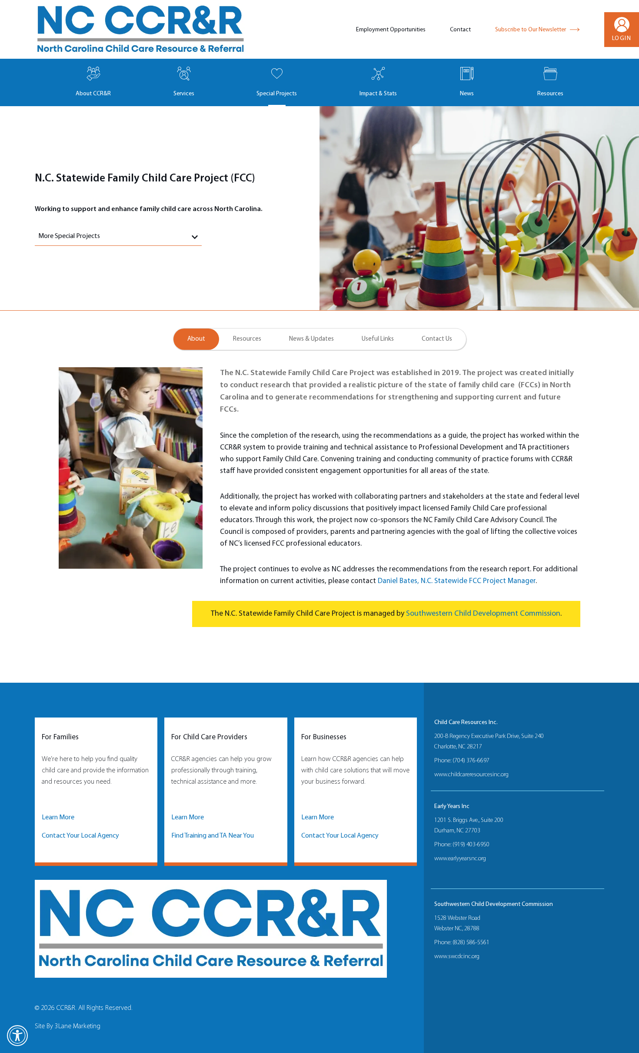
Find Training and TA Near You (212, 835)
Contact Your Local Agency (80, 835)
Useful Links (378, 339)
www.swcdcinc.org (456, 956)
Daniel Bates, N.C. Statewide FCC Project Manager (457, 581)
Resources (247, 339)
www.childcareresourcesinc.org (471, 774)
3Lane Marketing (77, 1026)
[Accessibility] (17, 1035)
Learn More (58, 817)
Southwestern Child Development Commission (483, 614)
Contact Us (437, 339)
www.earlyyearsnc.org (460, 858)
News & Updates (311, 339)
